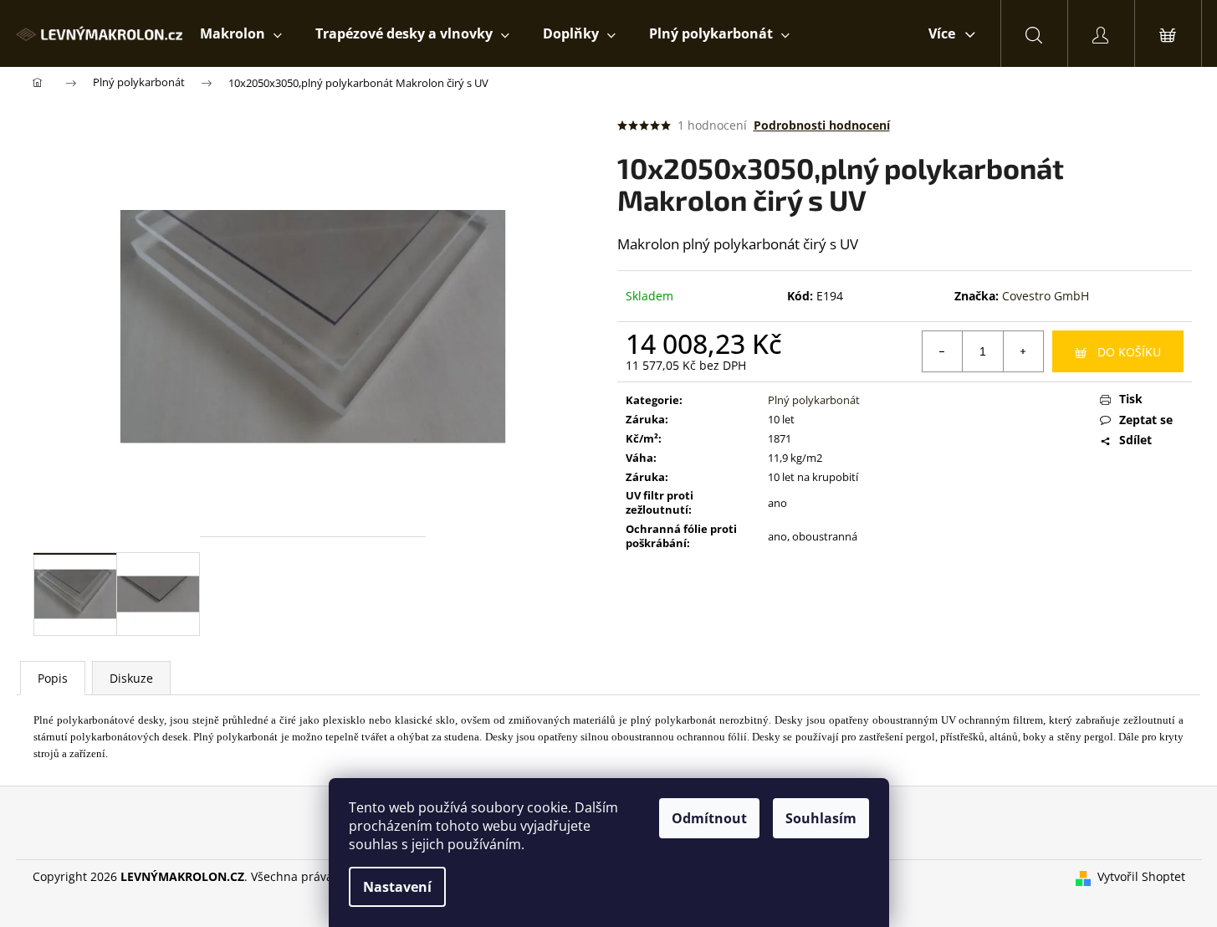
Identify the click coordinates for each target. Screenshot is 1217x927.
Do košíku (1129, 352)
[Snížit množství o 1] (943, 351)
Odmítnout (709, 818)
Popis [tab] (53, 678)
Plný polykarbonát (814, 399)
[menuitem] (241, 33)
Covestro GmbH (1045, 296)
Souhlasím (821, 818)
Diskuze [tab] (131, 678)
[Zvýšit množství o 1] (1023, 351)
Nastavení (397, 887)
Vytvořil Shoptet (1141, 876)
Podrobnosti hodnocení (822, 125)
